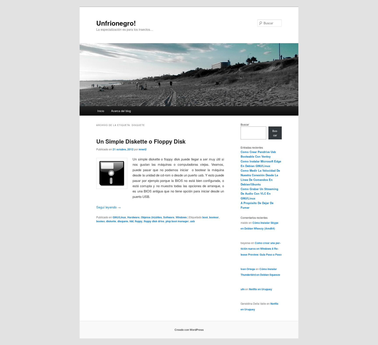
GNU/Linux (119, 217)
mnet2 (143, 149)
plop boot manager (177, 221)
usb (192, 221)
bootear (214, 217)
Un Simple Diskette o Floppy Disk (141, 141)
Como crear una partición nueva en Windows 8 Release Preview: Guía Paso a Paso (261, 248)
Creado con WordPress (189, 330)
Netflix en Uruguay (260, 289)
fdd (131, 221)
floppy (138, 221)
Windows (181, 217)
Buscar (245, 124)
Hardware (133, 217)
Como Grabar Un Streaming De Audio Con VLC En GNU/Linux (259, 193)
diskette (111, 221)
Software (168, 217)
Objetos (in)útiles (151, 217)
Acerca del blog (121, 111)
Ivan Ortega (248, 269)
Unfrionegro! (116, 23)
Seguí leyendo (108, 207)
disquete (122, 221)
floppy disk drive (154, 221)
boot (205, 217)
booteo (100, 221)
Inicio (100, 111)
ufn (243, 289)
